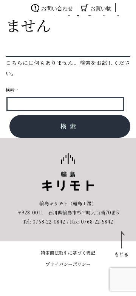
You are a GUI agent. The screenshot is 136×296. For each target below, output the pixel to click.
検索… (12, 90)
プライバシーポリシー (68, 264)
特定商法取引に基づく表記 (68, 252)
